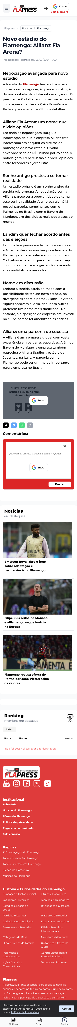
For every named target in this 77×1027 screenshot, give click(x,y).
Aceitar (66, 1008)
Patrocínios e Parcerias (17, 927)
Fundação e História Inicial (19, 894)
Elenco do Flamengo (16, 870)
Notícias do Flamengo (17, 810)
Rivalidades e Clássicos (55, 905)
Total (9, 729)
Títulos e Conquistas (53, 894)
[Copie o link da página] (30, 425)
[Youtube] (6, 783)
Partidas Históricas (15, 915)
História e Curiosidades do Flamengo (34, 889)
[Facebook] (26, 783)
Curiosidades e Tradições (18, 921)
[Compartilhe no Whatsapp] (22, 425)
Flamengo (31, 84)
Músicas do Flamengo (16, 875)
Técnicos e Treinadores (55, 900)
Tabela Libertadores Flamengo (22, 864)
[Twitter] (37, 784)
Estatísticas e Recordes (55, 921)
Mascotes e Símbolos (54, 915)
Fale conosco (11, 834)
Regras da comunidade (18, 828)
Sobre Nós (9, 804)
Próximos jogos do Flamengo (21, 852)
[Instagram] (16, 783)
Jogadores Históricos (16, 900)
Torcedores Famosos (54, 962)
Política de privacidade (18, 822)
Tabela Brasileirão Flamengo (20, 858)
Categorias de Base (15, 937)
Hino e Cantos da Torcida (18, 943)
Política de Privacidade (25, 1012)
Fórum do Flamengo (16, 816)
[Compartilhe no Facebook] (14, 425)
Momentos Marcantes (54, 937)
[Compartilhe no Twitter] (6, 425)
